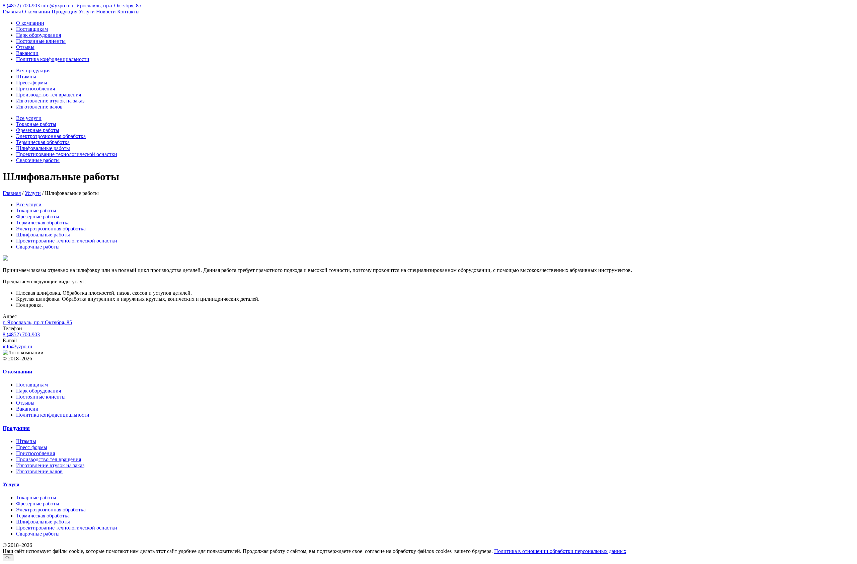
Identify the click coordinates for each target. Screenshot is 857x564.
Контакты (128, 11)
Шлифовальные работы (43, 148)
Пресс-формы (31, 82)
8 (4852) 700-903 (21, 5)
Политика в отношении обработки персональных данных (560, 551)
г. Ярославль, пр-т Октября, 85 (106, 5)
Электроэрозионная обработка (51, 136)
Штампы (26, 76)
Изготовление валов (39, 107)
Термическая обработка (43, 142)
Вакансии (27, 53)
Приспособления (35, 88)
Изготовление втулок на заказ (50, 100)
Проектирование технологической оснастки (66, 154)
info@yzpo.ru (56, 5)
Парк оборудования (38, 35)
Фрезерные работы (37, 130)
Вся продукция (33, 70)
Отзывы (25, 47)
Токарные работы (36, 124)
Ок (8, 557)
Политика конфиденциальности (52, 59)
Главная (12, 11)
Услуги (87, 11)
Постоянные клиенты (41, 41)
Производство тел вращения (48, 94)
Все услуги (29, 118)
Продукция (64, 11)
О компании (36, 11)
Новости (106, 11)
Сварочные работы (38, 160)
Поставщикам (32, 29)
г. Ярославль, (37, 322)
